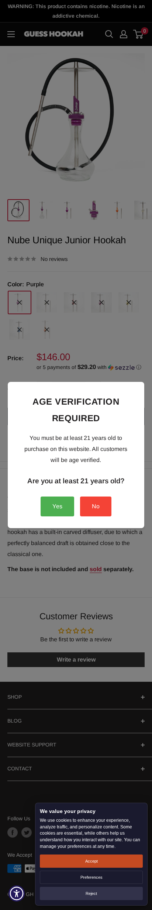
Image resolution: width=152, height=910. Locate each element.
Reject (91, 893)
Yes (57, 506)
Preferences (91, 877)
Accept (91, 861)
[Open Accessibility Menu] (16, 893)
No (96, 506)
